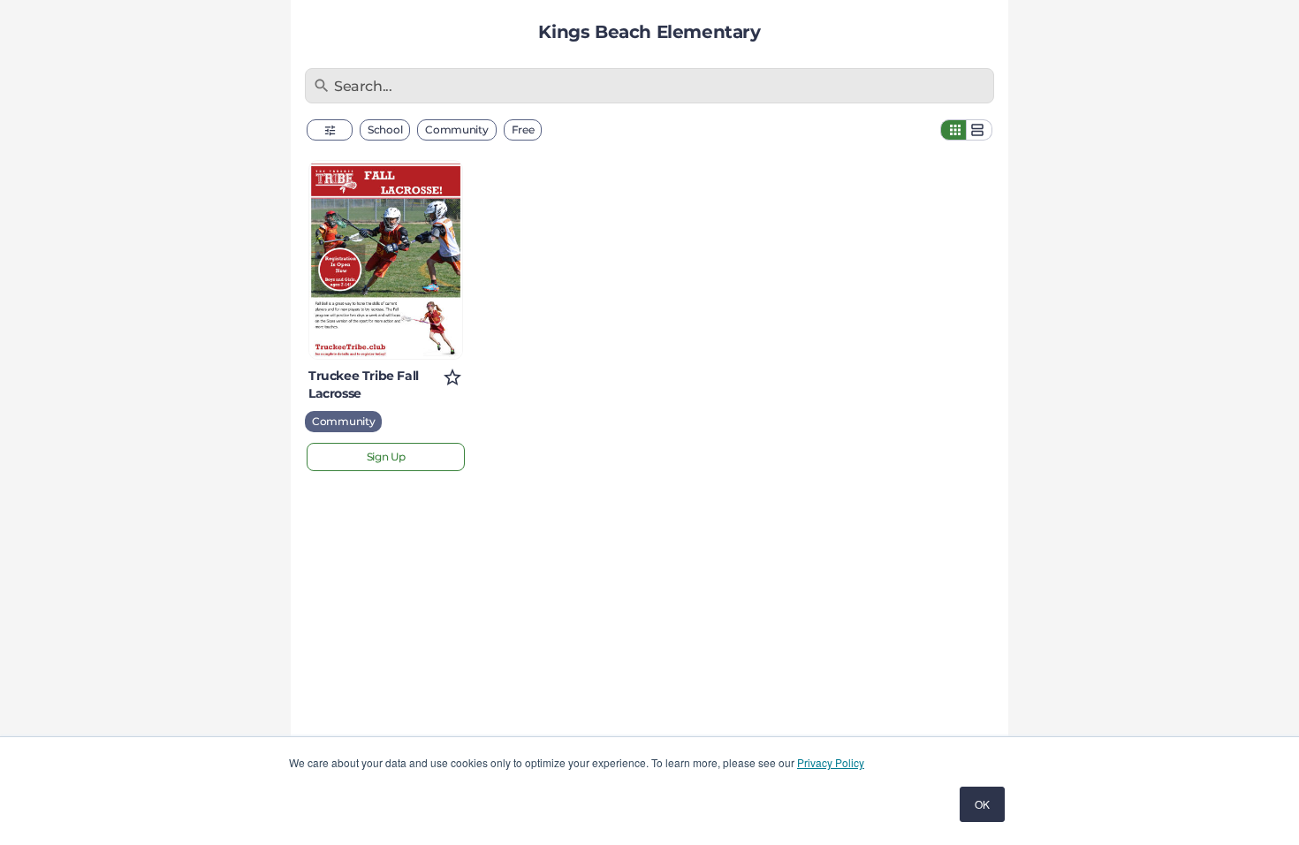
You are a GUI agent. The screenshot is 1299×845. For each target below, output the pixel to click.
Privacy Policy (830, 762)
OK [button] (982, 803)
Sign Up (386, 456)
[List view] (979, 130)
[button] (330, 130)
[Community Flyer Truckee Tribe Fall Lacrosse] (385, 260)
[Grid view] (953, 130)
